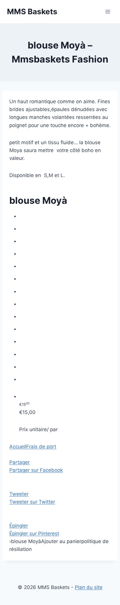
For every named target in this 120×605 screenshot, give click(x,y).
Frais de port (41, 446)
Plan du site (89, 587)
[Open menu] (107, 11)
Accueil (17, 446)
